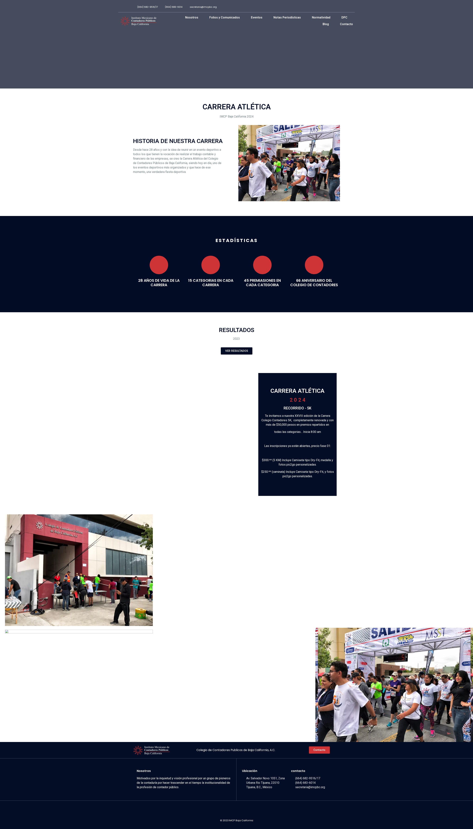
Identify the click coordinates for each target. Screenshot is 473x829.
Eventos (256, 17)
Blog (326, 24)
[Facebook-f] (336, 7)
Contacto (346, 24)
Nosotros (191, 17)
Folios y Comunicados (224, 17)
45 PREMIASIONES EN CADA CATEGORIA (262, 282)
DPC (344, 17)
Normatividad (321, 17)
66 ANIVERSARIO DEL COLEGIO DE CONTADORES (314, 282)
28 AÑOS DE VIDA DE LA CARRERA (159, 282)
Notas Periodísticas (287, 17)
